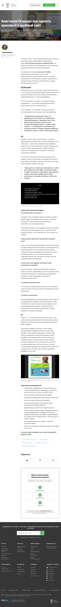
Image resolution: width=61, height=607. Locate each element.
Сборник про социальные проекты (4, 550)
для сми (3, 590)
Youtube (51, 576)
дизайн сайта (27, 442)
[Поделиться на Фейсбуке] (40, 460)
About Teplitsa (34, 576)
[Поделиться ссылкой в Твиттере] (27, 460)
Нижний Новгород (29, 446)
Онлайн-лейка (21, 571)
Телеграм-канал (53, 567)
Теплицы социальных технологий (38, 61)
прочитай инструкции (45, 510)
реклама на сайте (26, 590)
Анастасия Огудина (29, 439)
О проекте (33, 567)
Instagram (51, 571)
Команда (32, 569)
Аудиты (19, 567)
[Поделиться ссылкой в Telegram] (53, 460)
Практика (4, 546)
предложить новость (14, 590)
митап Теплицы (41, 442)
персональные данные (54, 590)
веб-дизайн (44, 439)
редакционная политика (40, 590)
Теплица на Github (6, 571)
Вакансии (33, 571)
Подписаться (49, 5)
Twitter (51, 578)
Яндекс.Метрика (36, 311)
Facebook (51, 569)
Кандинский (20, 569)
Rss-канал (51, 580)
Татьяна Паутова (7, 52)
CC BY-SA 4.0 (27, 596)
